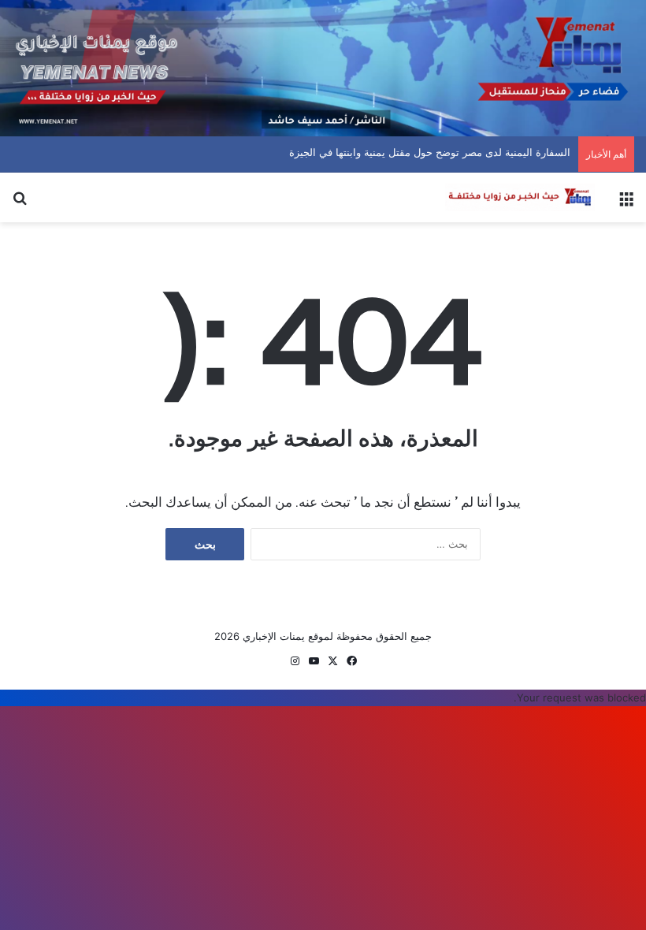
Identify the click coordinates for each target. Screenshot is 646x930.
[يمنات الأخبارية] (520, 197)
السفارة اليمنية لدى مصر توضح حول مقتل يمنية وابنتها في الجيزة (445, 152)
